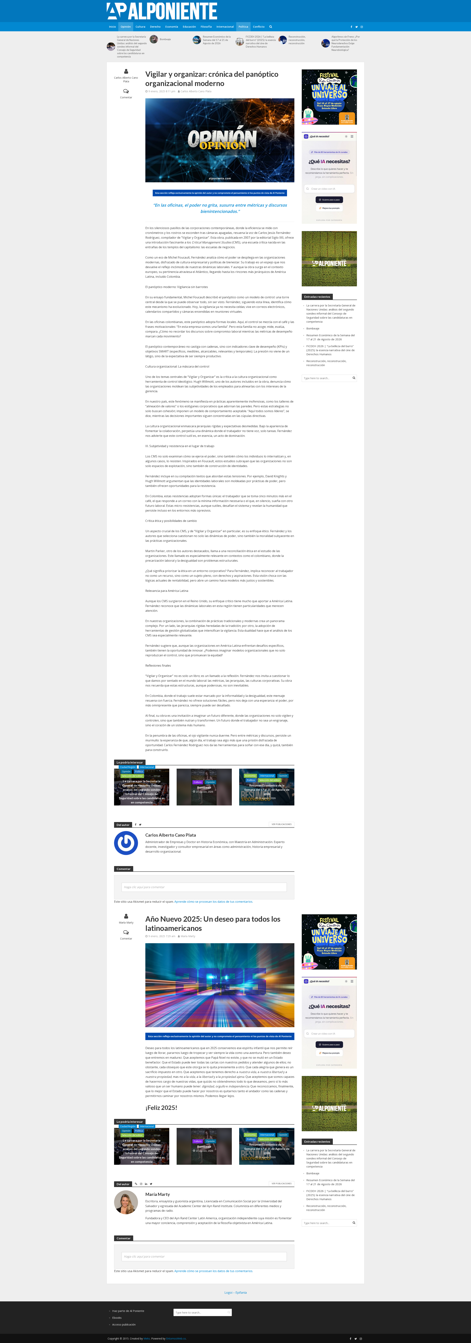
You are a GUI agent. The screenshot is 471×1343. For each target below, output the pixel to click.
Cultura (140, 26)
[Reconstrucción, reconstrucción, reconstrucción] (282, 40)
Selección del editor (132, 775)
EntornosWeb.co (176, 1338)
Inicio (112, 26)
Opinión (126, 26)
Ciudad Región (127, 767)
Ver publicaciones (281, 824)
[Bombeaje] (154, 39)
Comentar (126, 97)
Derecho (155, 26)
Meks (147, 1338)
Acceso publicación (124, 1324)
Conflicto (259, 26)
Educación (189, 26)
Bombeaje (165, 39)
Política (243, 26)
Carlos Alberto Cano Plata (126, 79)
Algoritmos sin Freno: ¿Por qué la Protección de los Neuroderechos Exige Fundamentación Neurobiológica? (346, 43)
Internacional (225, 26)
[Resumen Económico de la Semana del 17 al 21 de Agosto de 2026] (197, 40)
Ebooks (117, 1317)
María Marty (126, 922)
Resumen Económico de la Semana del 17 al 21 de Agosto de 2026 (217, 40)
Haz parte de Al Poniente (128, 1311)
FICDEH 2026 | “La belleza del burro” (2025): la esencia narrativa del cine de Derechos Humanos (261, 41)
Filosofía (206, 26)
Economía (171, 26)
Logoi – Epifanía (235, 1293)
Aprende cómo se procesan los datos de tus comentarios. (213, 902)
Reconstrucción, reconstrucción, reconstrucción (297, 40)
